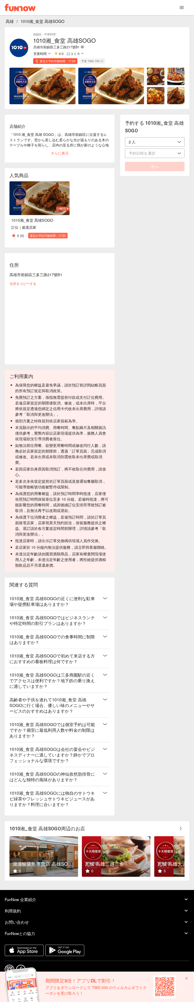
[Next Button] (181, 828)
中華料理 (50, 34)
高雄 (10, 21)
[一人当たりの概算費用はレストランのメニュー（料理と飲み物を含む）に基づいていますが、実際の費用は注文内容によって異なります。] (102, 61)
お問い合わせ (17, 922)
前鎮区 (37, 34)
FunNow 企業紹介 (20, 899)
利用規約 (13, 911)
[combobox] (155, 142)
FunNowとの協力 (20, 933)
